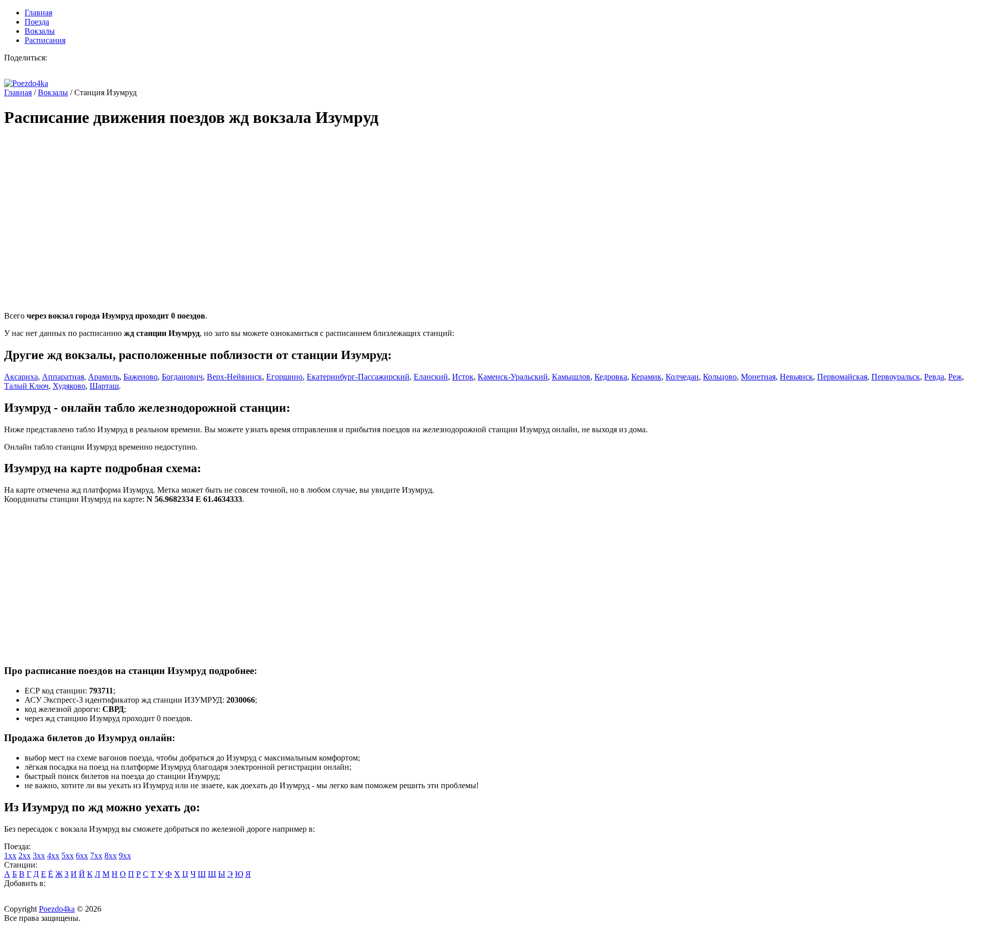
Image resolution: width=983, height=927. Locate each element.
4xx (53, 855)
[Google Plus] (57, 70)
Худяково (69, 386)
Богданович (182, 376)
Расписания (45, 40)
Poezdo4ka (57, 908)
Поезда (37, 21)
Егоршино (284, 376)
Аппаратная (63, 376)
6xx (82, 855)
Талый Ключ (26, 386)
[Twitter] (16, 70)
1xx (10, 855)
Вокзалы (40, 31)
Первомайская (842, 376)
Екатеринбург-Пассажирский (358, 376)
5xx (67, 855)
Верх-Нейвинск (234, 376)
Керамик (646, 376)
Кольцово (720, 376)
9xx (125, 855)
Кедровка (610, 376)
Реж (955, 376)
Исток (463, 376)
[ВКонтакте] (37, 70)
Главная (38, 12)
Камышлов (571, 376)
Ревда (934, 376)
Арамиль (103, 376)
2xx (24, 855)
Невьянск (796, 376)
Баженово (140, 376)
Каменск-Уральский (513, 376)
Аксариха (21, 376)
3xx (39, 855)
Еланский (431, 376)
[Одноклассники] (98, 70)
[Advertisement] (311, 210)
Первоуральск (895, 376)
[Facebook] (78, 70)
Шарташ (104, 386)
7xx (96, 855)
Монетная (758, 376)
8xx (110, 855)
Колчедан (682, 376)
